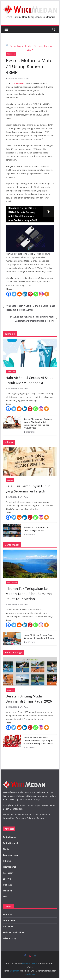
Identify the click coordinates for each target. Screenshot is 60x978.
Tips (5, 896)
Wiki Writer (24, 388)
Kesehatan (8, 873)
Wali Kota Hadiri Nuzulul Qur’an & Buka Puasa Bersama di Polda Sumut (30, 307)
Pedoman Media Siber (13, 932)
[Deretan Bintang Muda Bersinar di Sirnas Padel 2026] (30, 671)
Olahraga (10, 690)
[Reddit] (19, 294)
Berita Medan (12, 583)
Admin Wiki (24, 78)
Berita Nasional (10, 843)
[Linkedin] (24, 294)
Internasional (9, 866)
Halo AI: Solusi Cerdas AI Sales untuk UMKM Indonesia (29, 380)
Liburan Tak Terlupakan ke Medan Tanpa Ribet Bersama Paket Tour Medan (29, 593)
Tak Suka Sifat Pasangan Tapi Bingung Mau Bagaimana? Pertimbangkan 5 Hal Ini (31, 318)
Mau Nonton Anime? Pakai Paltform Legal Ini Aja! (35, 529)
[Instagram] (41, 294)
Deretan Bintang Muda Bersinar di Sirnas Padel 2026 (29, 699)
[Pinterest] (30, 294)
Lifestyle (7, 878)
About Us (7, 914)
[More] (46, 294)
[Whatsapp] (35, 294)
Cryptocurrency (10, 855)
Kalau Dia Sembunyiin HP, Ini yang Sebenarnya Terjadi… (28, 488)
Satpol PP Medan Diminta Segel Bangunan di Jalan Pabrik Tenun (38, 636)
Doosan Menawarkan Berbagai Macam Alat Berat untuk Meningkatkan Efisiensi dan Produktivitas (37, 423)
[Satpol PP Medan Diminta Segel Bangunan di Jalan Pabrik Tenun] (12, 639)
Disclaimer (8, 926)
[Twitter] (14, 294)
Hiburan (10, 480)
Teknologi (11, 54)
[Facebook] (8, 294)
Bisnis (6, 849)
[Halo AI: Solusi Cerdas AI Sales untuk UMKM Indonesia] (30, 353)
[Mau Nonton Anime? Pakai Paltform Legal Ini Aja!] (12, 531)
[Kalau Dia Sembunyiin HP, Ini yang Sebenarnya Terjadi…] (30, 461)
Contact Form (9, 920)
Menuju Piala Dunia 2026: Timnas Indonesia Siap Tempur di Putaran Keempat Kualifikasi (38, 740)
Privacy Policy (9, 938)
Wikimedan (19, 83)
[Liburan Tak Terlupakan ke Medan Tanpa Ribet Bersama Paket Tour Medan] (30, 564)
